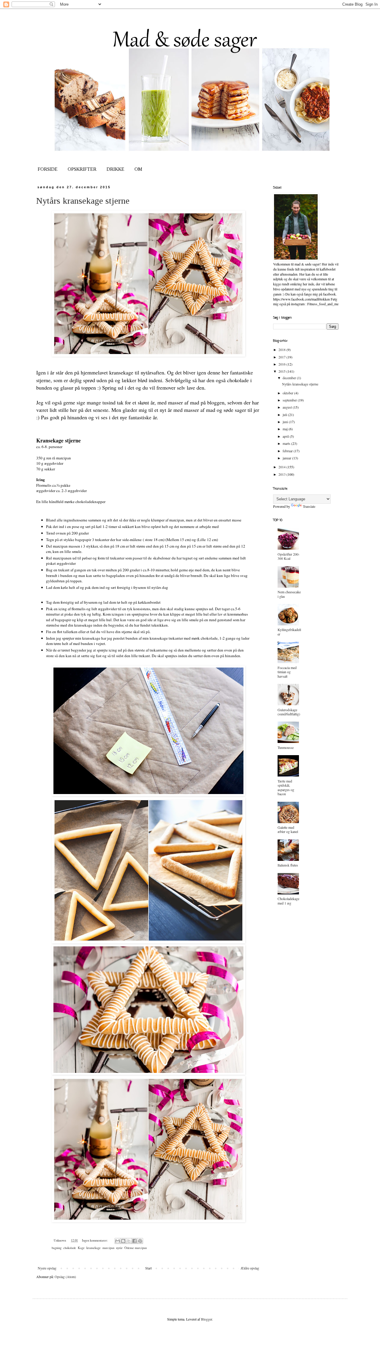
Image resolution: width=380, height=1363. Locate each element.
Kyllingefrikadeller (289, 631)
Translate (309, 506)
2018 (282, 349)
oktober (288, 392)
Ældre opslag (249, 1268)
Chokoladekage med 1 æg (288, 900)
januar (287, 458)
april (286, 436)
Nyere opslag (47, 1268)
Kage (81, 1248)
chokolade (69, 1248)
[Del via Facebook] (134, 1241)
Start (148, 1268)
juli (285, 414)
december (290, 377)
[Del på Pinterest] (140, 1241)
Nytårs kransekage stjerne (82, 200)
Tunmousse (286, 747)
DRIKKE (115, 169)
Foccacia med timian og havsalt (287, 672)
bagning (56, 1248)
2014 (282, 466)
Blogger (206, 1319)
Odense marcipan (135, 1248)
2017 (282, 357)
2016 (282, 364)
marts (287, 443)
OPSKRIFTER (82, 169)
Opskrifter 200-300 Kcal (289, 556)
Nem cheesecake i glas (289, 593)
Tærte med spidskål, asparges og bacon (286, 787)
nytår (119, 1248)
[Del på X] (129, 1241)
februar (288, 450)
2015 (282, 371)
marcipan (108, 1248)
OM (138, 169)
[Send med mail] (118, 1241)
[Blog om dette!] (123, 1241)
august (288, 407)
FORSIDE (48, 169)
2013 (282, 474)
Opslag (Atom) (65, 1276)
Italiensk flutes (288, 865)
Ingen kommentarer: (95, 1240)
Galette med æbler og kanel (288, 829)
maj (286, 428)
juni (286, 421)
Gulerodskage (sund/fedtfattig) (289, 711)
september (290, 400)
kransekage (93, 1248)
